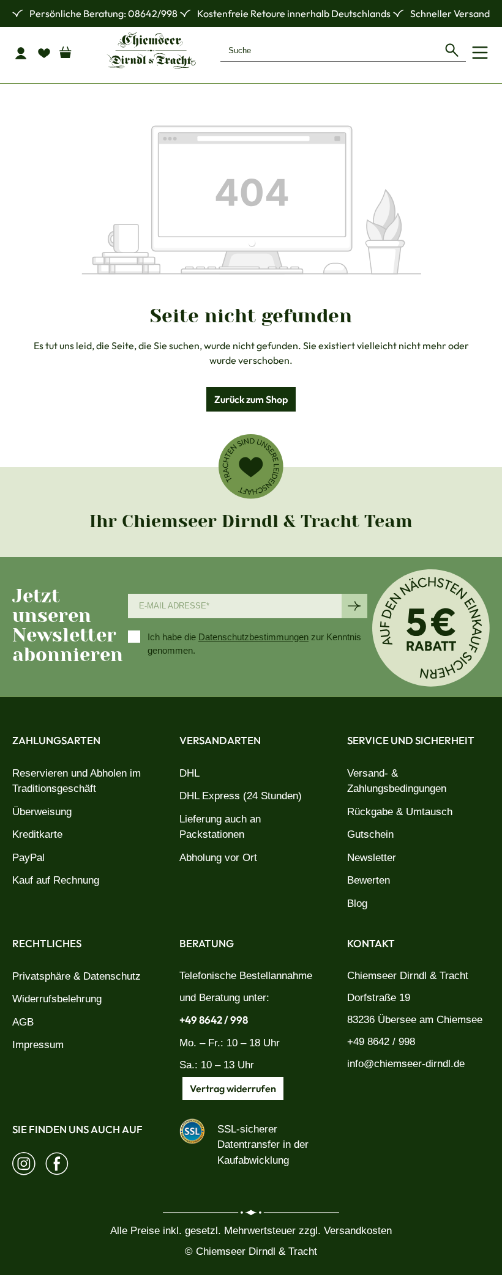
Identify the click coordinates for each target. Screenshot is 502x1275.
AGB (23, 1022)
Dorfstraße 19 (378, 997)
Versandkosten (358, 1230)
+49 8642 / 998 (213, 1019)
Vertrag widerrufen (233, 1088)
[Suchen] (452, 50)
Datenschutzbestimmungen (253, 637)
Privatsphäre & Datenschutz (76, 976)
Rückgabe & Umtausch (399, 812)
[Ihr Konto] (24, 52)
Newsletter (371, 857)
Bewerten (368, 880)
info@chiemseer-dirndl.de (406, 1064)
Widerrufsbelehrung (57, 999)
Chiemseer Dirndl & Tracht (407, 975)
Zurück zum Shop (251, 399)
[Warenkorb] (70, 49)
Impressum (38, 1045)
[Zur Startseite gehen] (151, 50)
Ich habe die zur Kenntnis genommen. (254, 644)
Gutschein (370, 834)
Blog (357, 903)
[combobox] (329, 50)
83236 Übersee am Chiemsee (414, 1020)
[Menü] (480, 52)
